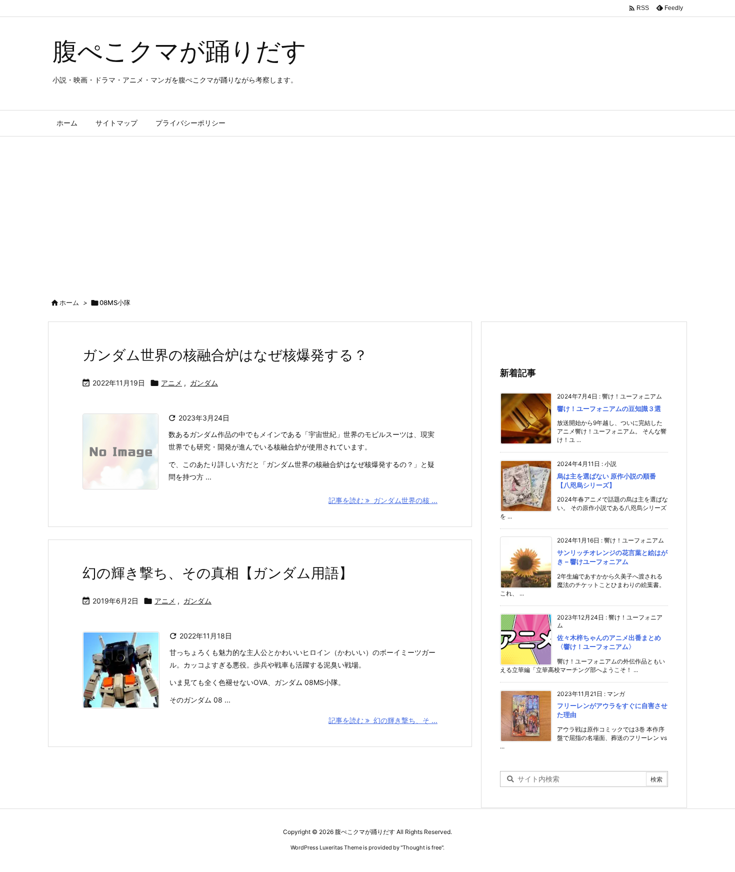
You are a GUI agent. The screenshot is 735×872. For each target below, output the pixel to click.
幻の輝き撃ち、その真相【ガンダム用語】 (217, 573)
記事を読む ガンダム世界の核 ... (383, 500)
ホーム (69, 302)
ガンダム (204, 382)
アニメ (171, 382)
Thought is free (422, 847)
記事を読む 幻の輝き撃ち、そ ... (383, 720)
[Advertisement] (368, 212)
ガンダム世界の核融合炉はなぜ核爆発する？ (225, 355)
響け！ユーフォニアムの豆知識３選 (609, 408)
